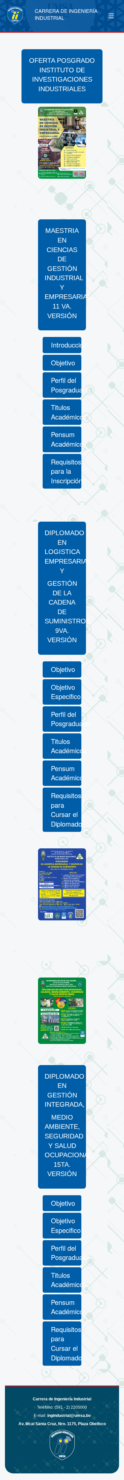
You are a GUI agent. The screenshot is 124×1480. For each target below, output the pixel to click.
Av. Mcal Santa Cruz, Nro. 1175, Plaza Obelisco (62, 1424)
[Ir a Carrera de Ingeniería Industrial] (22, 15)
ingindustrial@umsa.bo (69, 1415)
